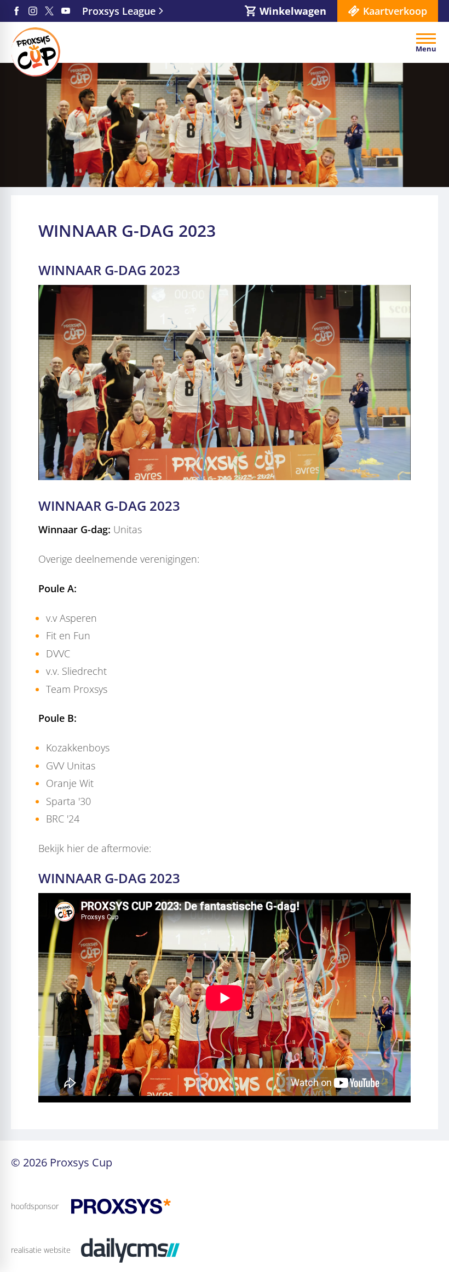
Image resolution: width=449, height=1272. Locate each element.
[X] (49, 10)
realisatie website (41, 1250)
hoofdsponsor (35, 1206)
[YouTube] (65, 10)
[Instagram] (32, 10)
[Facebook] (16, 10)
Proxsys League (119, 10)
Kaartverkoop (395, 10)
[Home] (35, 52)
